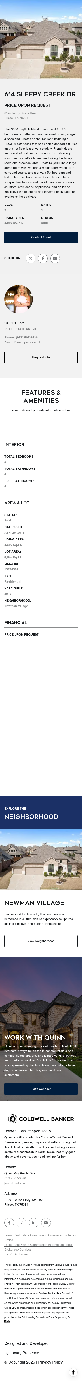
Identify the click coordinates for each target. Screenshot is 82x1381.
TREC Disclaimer (16, 1254)
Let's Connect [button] (41, 1088)
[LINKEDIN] (33, 1222)
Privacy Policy (50, 1362)
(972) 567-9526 (27, 337)
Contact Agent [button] (41, 237)
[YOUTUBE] (46, 1222)
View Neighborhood (41, 941)
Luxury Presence (24, 1353)
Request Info (41, 357)
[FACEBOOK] (9, 1222)
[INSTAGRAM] (21, 1222)
